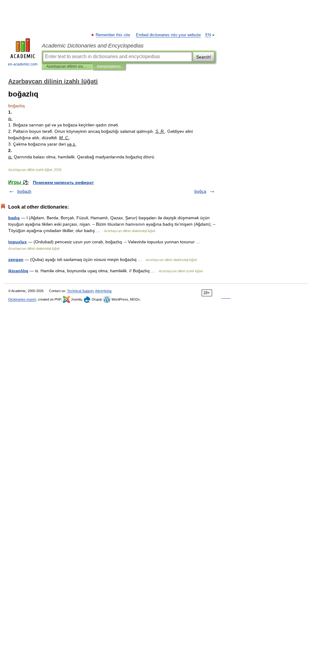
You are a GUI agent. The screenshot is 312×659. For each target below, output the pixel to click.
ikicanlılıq (18, 270)
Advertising (103, 291)
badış (14, 217)
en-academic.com (22, 64)
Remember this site (113, 35)
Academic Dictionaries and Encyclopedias (93, 46)
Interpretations (109, 66)
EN (208, 35)
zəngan (15, 259)
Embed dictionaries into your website (168, 35)
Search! (203, 57)
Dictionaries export (22, 299)
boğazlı (24, 191)
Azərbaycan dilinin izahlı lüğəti (66, 66)
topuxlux (17, 241)
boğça (200, 191)
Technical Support (80, 291)
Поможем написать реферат (63, 182)
